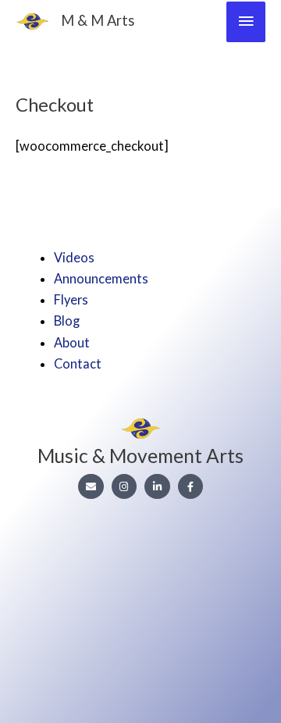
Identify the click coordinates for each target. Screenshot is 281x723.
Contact (77, 363)
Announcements (101, 278)
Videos (74, 257)
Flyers (71, 299)
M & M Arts (97, 20)
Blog (67, 320)
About (72, 342)
